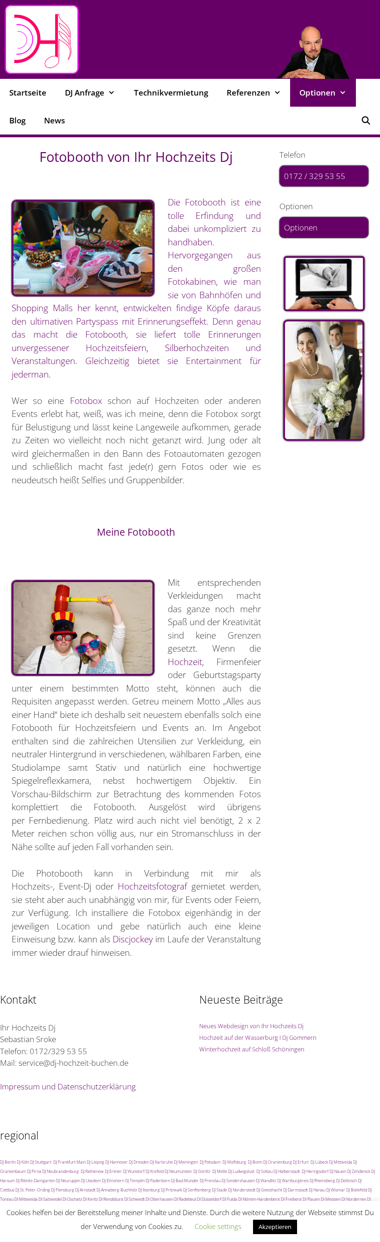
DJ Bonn (255, 1162)
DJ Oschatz (72, 1199)
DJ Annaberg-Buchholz (116, 1190)
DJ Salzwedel (50, 1199)
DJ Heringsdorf (315, 1171)
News (54, 120)
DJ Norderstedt (241, 1190)
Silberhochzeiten (197, 348)
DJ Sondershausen (238, 1181)
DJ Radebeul (185, 1199)
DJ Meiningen (186, 1162)
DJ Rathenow (92, 1171)
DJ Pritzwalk (171, 1190)
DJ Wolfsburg (234, 1162)
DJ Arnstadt (85, 1190)
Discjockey (133, 939)
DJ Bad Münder (185, 1181)
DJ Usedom (91, 1181)
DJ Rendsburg (111, 1199)
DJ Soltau (264, 1171)
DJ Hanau (317, 1190)
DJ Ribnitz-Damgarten (35, 1181)
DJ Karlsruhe (161, 1162)
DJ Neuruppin (68, 1181)
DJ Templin (135, 1181)
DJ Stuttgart (40, 1162)
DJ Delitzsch (346, 1181)
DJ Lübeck (319, 1162)
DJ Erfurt (301, 1162)
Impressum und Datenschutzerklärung (68, 1086)
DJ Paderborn (158, 1181)
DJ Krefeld (155, 1171)
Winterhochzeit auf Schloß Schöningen (251, 1049)
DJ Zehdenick (358, 1171)
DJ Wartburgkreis (293, 1181)
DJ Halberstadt (286, 1171)
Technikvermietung (171, 92)
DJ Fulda (229, 1199)
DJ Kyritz (90, 1199)
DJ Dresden (139, 1162)
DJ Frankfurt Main (69, 1162)
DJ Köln (23, 1162)
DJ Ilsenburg (149, 1190)
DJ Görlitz (201, 1171)
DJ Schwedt (134, 1199)
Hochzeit (185, 662)
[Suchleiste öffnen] (365, 120)
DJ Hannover (116, 1162)
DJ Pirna (34, 1171)
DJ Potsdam (210, 1162)
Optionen (300, 227)
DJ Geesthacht (269, 1190)
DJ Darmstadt (295, 1190)
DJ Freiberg (291, 1199)
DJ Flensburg (62, 1190)
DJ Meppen (331, 1199)
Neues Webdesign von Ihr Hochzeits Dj (251, 1026)
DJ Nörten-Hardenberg (259, 1199)
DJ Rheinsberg (322, 1181)
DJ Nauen (337, 1171)
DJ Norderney (354, 1199)
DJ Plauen (311, 1199)
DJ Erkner (113, 1171)
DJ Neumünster (178, 1171)
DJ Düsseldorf (209, 1199)
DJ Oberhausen (159, 1199)
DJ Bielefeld (356, 1190)
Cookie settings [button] (218, 1226)
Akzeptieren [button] (275, 1227)
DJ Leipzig (95, 1162)
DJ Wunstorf (134, 1171)
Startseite (27, 92)
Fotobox (86, 401)
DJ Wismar (335, 1190)
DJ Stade (219, 1190)
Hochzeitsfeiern (116, 348)
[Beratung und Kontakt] (324, 284)
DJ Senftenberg (197, 1190)
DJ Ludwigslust (241, 1171)
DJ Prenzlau (210, 1181)
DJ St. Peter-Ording (32, 1190)
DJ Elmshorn (113, 1181)
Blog (17, 120)
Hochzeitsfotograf (152, 886)
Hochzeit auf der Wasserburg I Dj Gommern (258, 1037)
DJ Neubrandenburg (60, 1171)
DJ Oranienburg (277, 1162)
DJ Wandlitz (266, 1181)
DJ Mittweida (340, 1162)
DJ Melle (219, 1171)
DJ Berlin (8, 1162)
